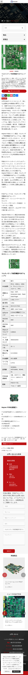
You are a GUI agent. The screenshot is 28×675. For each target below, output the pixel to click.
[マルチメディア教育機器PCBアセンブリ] (14, 57)
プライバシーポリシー (14, 668)
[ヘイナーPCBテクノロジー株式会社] (14, 1)
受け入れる (16, 671)
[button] (4, 575)
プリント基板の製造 (8, 448)
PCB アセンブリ (15, 20)
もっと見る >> (8, 587)
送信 (9, 551)
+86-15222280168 (17, 646)
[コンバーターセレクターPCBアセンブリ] (14, 568)
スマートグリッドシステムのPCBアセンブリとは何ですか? (13, 621)
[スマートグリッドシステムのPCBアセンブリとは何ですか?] (14, 606)
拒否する (7, 671)
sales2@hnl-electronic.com (13, 485)
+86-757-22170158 (12, 477)
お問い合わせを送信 (15, 91)
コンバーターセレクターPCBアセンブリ (14, 582)
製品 (8, 20)
